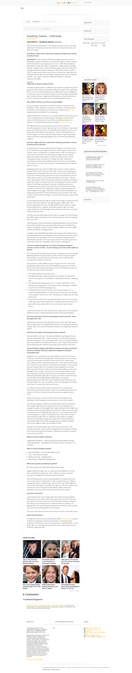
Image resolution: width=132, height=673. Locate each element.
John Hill (71, 110)
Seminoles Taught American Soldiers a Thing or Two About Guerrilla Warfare (95, 166)
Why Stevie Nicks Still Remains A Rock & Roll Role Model (100, 98)
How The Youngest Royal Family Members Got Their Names (32, 586)
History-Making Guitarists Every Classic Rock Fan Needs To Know (100, 118)
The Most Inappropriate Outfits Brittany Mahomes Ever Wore (87, 119)
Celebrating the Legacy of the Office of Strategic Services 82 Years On (94, 158)
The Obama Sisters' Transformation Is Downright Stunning (49, 561)
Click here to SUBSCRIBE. (35, 659)
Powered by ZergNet (74, 590)
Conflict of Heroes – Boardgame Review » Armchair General (45, 605)
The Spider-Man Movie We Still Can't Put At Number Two (101, 140)
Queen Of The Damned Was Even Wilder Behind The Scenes (87, 98)
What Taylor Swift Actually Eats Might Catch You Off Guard (88, 140)
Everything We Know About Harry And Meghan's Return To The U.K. (70, 586)
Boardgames (36, 21)
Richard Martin (67, 519)
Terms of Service (55, 669)
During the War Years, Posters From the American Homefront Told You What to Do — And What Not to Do (95, 189)
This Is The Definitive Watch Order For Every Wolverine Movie (30, 561)
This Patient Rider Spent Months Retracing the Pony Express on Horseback (95, 174)
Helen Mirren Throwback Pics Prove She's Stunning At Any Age (70, 561)
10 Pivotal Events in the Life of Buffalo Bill (95, 181)
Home (28, 21)
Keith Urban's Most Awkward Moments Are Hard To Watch (50, 586)
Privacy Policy (46, 669)
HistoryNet (102, 151)
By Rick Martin (31, 39)
